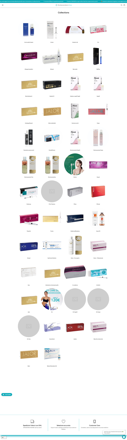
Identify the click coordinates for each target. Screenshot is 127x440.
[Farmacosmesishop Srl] (63, 5)
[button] (121, 5)
